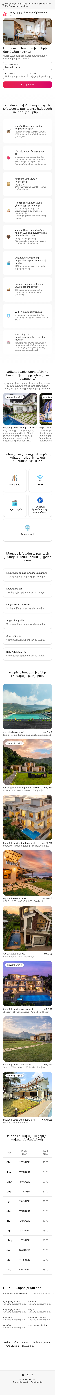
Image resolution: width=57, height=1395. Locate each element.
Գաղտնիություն (20, 1382)
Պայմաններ (37, 1382)
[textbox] (15, 76)
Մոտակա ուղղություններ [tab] (15, 1293)
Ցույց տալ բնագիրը (18, 6)
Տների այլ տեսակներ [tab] (42, 1293)
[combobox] (27, 67)
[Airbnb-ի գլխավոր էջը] (5, 14)
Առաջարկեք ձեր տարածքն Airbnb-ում (28, 13)
